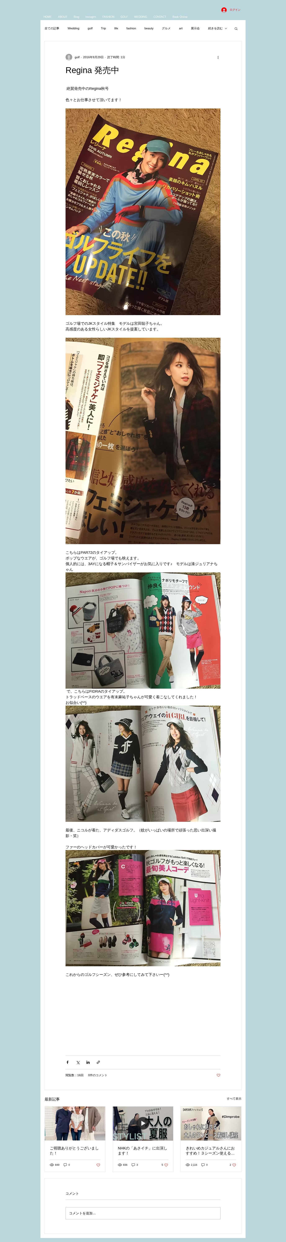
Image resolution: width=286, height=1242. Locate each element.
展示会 (195, 28)
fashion (131, 28)
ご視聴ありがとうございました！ (74, 1150)
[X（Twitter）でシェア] (78, 1062)
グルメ (166, 28)
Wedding (73, 28)
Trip (103, 28)
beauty (148, 28)
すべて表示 (234, 1098)
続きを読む (215, 28)
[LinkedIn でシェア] (88, 1062)
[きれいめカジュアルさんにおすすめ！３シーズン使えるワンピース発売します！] (211, 1123)
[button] (236, 28)
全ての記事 (52, 28)
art (181, 28)
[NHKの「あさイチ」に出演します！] (143, 1123)
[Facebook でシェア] (68, 1062)
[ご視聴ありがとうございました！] (75, 1123)
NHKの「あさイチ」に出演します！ (142, 1150)
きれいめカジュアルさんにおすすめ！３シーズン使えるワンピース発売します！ (210, 1151)
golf (90, 28)
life (116, 28)
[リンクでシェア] (98, 1062)
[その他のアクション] (217, 57)
